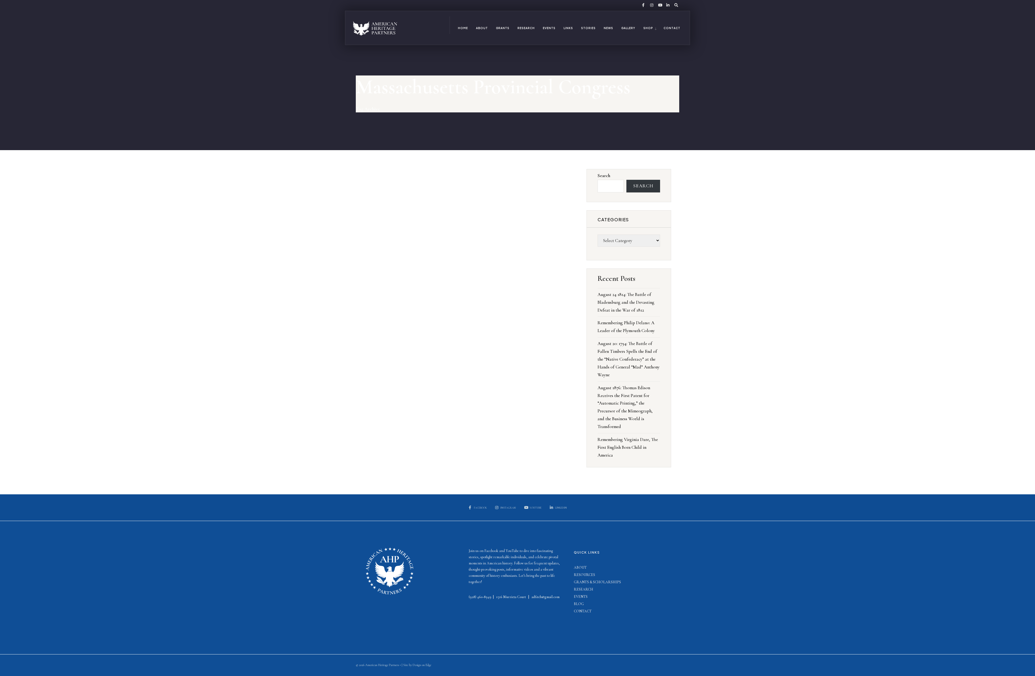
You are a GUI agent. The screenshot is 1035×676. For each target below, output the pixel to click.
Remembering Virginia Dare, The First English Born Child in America (628, 447)
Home (463, 28)
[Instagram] (651, 5)
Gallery (628, 28)
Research (526, 28)
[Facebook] (643, 5)
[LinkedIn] (667, 5)
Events (549, 28)
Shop (648, 28)
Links (568, 28)
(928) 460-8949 (480, 597)
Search (604, 175)
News (608, 28)
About (482, 28)
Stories (588, 28)
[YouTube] (659, 5)
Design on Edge (422, 665)
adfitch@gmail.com (546, 597)
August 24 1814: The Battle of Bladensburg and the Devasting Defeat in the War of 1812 (626, 302)
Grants (502, 28)
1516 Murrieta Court (511, 597)
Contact (672, 28)
